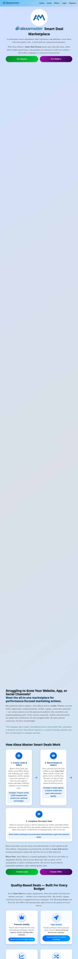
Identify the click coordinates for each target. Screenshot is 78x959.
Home (41, 3)
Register (72, 3)
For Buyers (22, 59)
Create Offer (56, 872)
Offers (57, 3)
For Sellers (56, 59)
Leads (49, 3)
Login (64, 3)
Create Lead (22, 872)
